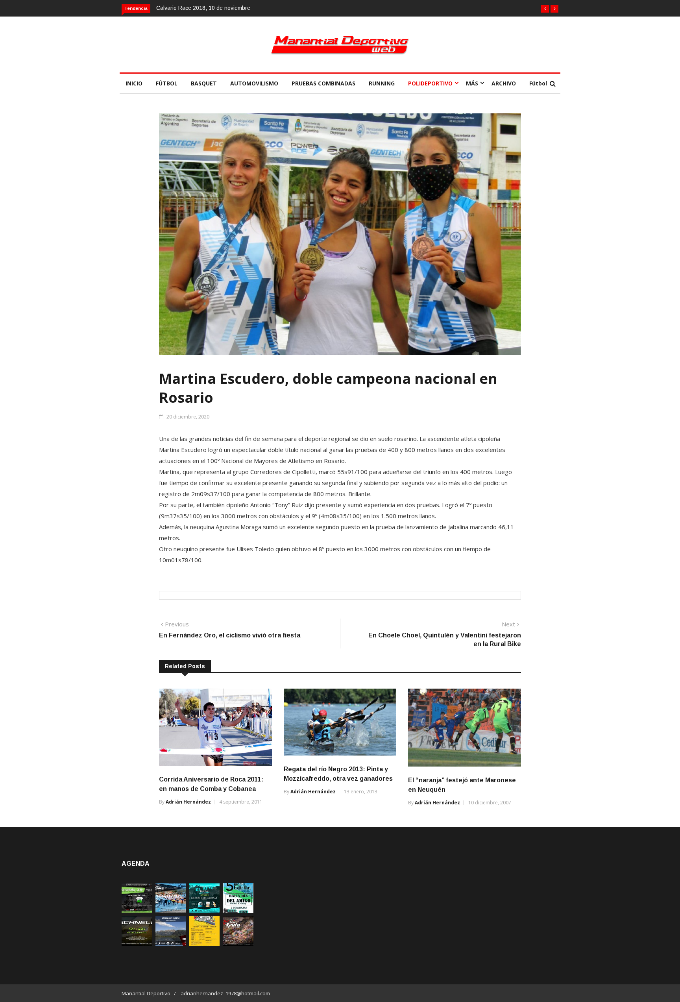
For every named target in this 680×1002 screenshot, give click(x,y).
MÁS (472, 83)
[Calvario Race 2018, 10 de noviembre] (170, 944)
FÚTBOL (166, 83)
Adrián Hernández (188, 801)
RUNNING (382, 83)
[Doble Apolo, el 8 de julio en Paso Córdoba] (238, 944)
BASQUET (204, 83)
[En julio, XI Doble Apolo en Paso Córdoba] (170, 911)
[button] (545, 9)
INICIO (134, 83)
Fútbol (538, 83)
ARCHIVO (504, 83)
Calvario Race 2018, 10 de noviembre (203, 8)
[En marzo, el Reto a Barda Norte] (204, 911)
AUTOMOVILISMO (254, 83)
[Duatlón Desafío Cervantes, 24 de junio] (204, 944)
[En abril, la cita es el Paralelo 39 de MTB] (137, 911)
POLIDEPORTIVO (430, 83)
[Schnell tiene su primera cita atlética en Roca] (137, 944)
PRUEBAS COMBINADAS (323, 83)
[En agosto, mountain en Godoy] (238, 911)
